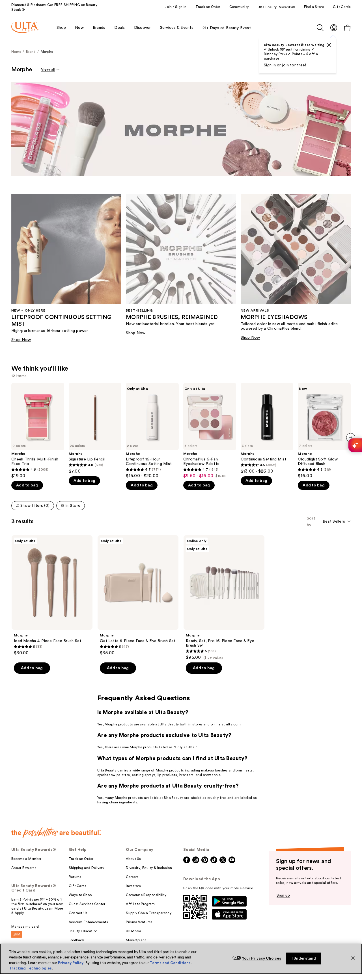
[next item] (350, 437)
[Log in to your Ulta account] (333, 27)
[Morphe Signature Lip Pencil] (95, 428)
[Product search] (320, 27)
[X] (329, 45)
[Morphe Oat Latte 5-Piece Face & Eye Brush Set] (138, 595)
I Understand (304, 958)
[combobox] (337, 522)
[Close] (353, 958)
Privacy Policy (70, 963)
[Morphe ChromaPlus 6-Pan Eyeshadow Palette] (209, 431)
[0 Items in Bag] (347, 28)
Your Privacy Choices (261, 958)
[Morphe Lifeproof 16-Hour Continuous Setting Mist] (152, 431)
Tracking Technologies (30, 968)
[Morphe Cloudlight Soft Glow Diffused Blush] (324, 431)
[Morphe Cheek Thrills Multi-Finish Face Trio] (37, 431)
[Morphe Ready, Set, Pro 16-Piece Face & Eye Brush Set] (224, 597)
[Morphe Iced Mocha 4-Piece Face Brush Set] (52, 595)
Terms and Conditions (170, 963)
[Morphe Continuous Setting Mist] (267, 428)
